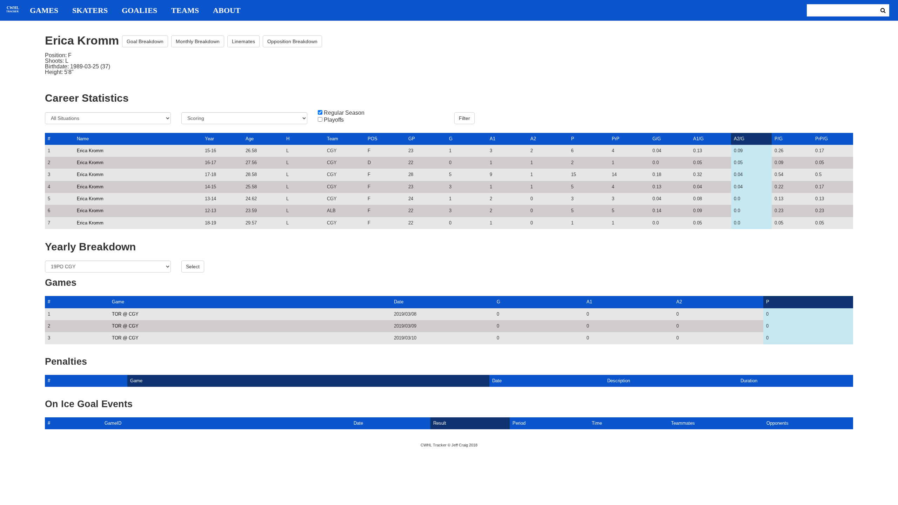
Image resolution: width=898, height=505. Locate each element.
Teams (185, 10)
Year (209, 138)
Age (250, 138)
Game (118, 301)
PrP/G (821, 138)
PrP (615, 138)
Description (618, 380)
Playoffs (334, 120)
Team (332, 138)
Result (439, 423)
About (227, 10)
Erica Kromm (90, 150)
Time (597, 423)
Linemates (243, 41)
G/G (656, 138)
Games (44, 10)
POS (372, 138)
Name (83, 138)
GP (411, 138)
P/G (779, 138)
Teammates (683, 423)
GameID (113, 423)
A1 (492, 138)
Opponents (777, 423)
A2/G (739, 138)
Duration (748, 380)
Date (398, 301)
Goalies (139, 10)
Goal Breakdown (145, 41)
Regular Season (344, 113)
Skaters (90, 10)
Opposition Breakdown (292, 41)
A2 (533, 138)
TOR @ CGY (125, 314)
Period (518, 423)
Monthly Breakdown (198, 41)
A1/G (698, 138)
